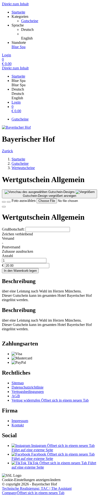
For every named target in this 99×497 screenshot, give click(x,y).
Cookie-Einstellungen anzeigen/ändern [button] (31, 480)
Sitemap (18, 383)
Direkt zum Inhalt (15, 4)
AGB (16, 396)
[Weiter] (4, 206)
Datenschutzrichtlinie (27, 387)
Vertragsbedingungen (28, 392)
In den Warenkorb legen (20, 270)
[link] (59, 29)
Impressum (20, 421)
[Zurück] (4, 202)
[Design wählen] (9, 202)
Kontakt (18, 425)
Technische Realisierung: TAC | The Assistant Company (37, 490)
